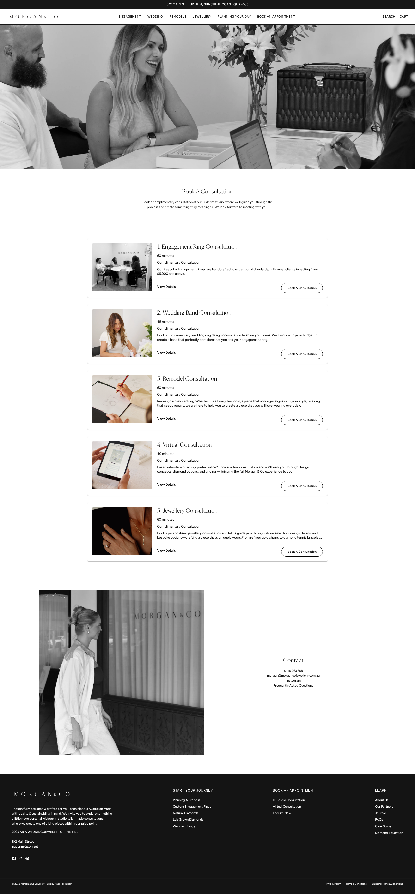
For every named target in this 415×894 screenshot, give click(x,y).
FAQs (379, 819)
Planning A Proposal (187, 800)
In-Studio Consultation (289, 800)
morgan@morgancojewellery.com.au (293, 675)
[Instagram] (20, 858)
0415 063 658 (293, 670)
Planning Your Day (234, 16)
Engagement (130, 16)
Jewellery (202, 16)
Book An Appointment (276, 16)
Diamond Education (389, 832)
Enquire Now (282, 813)
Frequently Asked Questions (293, 685)
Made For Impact (63, 883)
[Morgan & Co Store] (34, 17)
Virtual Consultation (287, 806)
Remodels (177, 16)
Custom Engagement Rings (192, 806)
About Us (381, 800)
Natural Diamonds (185, 813)
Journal (380, 813)
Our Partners (384, 806)
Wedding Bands (184, 826)
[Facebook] (14, 858)
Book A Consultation (302, 288)
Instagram (293, 680)
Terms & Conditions (356, 883)
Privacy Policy (333, 883)
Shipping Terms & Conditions (387, 883)
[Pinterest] (27, 858)
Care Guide (383, 826)
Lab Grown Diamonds (188, 819)
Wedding (155, 16)
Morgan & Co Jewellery (32, 883)
